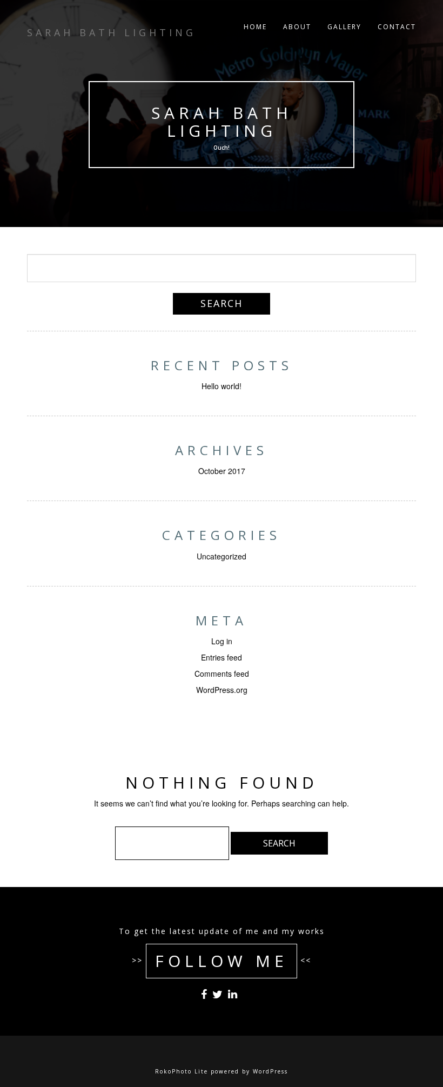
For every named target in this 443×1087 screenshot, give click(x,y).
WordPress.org (221, 689)
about (297, 26)
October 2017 (221, 470)
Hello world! (221, 386)
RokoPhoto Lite (181, 1071)
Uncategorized (221, 556)
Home (255, 26)
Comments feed (221, 673)
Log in (221, 641)
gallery (344, 26)
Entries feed (221, 657)
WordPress (270, 1071)
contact (397, 26)
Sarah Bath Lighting (221, 122)
